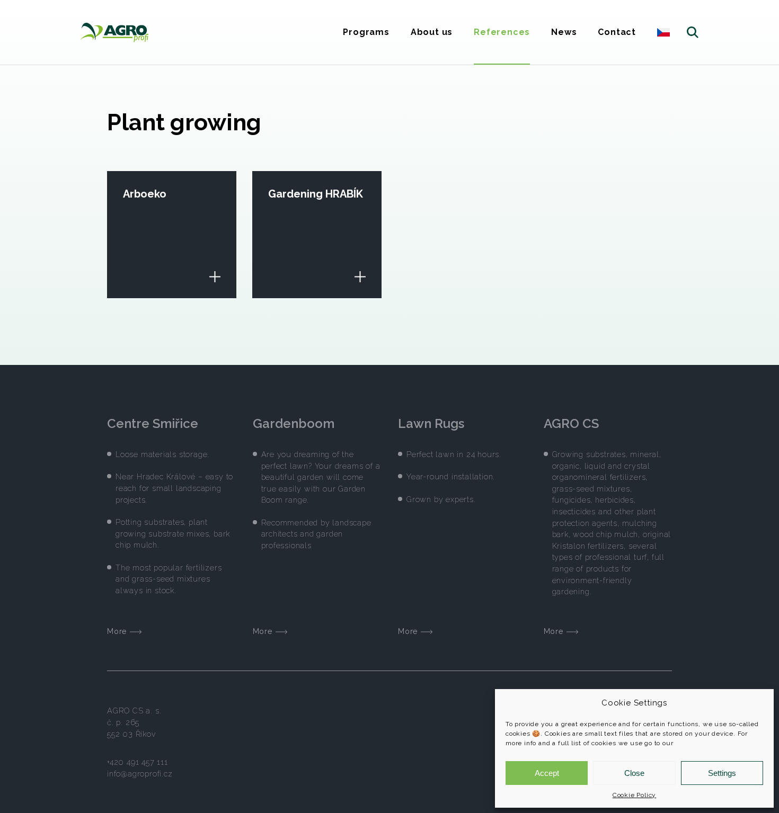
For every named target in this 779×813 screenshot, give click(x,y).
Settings (722, 773)
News (564, 32)
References (502, 32)
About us (432, 32)
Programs (366, 32)
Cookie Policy (634, 795)
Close (634, 773)
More (118, 631)
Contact (617, 32)
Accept (547, 773)
